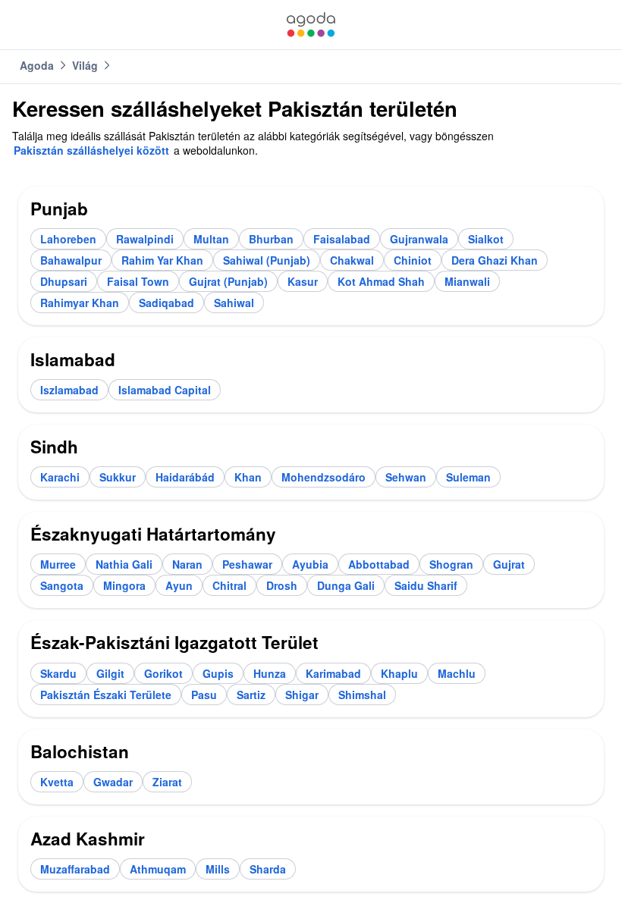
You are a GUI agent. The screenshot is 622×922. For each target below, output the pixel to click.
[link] (311, 24)
